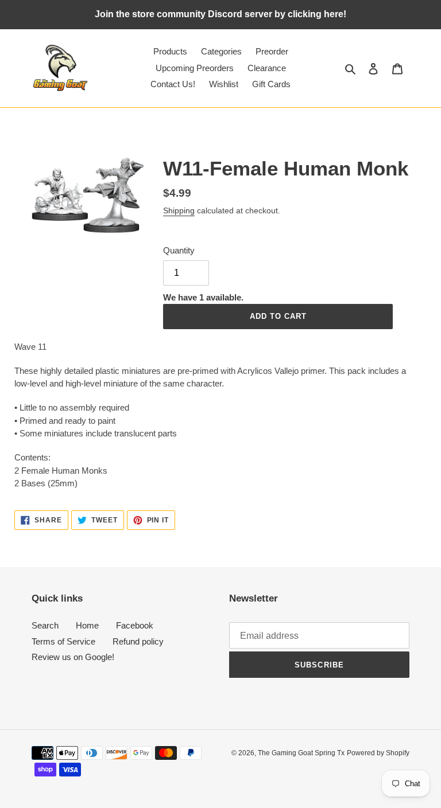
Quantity (179, 250)
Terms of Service (63, 641)
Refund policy (138, 641)
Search (45, 625)
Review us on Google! (73, 657)
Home (87, 625)
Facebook (134, 625)
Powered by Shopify (378, 753)
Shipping (179, 210)
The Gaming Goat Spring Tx (301, 753)
